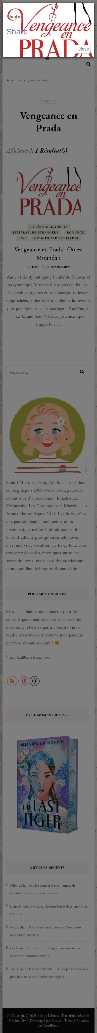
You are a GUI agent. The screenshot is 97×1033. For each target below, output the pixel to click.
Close (83, 49)
